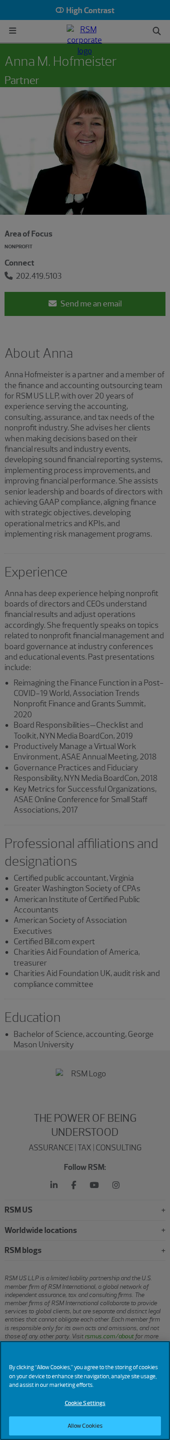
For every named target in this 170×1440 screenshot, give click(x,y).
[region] (85, 1390)
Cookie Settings (85, 1403)
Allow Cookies (85, 1425)
